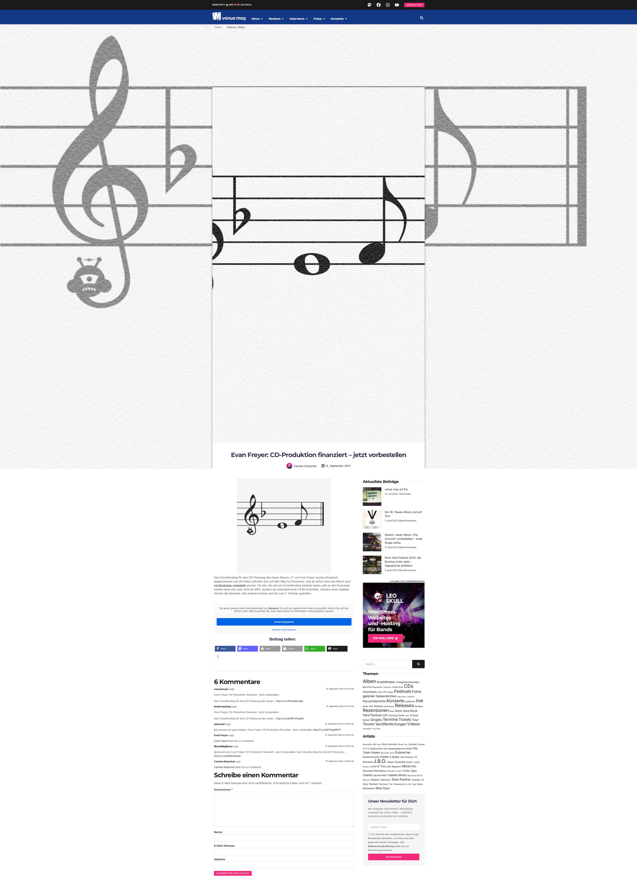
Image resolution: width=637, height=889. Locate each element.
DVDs (380, 692)
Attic (379, 744)
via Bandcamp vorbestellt (230, 585)
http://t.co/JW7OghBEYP (327, 729)
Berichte (367, 687)
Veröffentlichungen (391, 724)
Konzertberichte (374, 701)
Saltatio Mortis (397, 775)
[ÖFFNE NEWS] (261, 18)
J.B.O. (380, 761)
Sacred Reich (380, 775)
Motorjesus (380, 770)
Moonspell (368, 770)
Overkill (367, 775)
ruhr (385, 715)
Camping (387, 687)
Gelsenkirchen (386, 696)
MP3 (371, 706)
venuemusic (221, 689)
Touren (369, 724)
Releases (404, 705)
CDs (408, 686)
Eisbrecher (403, 752)
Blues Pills (402, 744)
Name (218, 832)
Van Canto (417, 784)
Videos (413, 724)
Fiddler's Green (389, 757)
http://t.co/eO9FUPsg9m (290, 718)
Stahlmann (385, 780)
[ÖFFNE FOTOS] (323, 18)
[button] (422, 18)
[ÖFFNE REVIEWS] (282, 18)
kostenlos (410, 701)
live (419, 700)
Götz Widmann (407, 757)
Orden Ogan (410, 770)
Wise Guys (382, 788)
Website (219, 859)
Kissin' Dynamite (396, 762)
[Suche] (418, 664)
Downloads (370, 691)
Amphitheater (386, 682)
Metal (365, 706)
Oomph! (399, 771)
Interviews (401, 697)
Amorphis (367, 744)
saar (407, 715)
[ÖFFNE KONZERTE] (345, 18)
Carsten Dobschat (224, 761)
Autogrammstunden (407, 682)
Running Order (397, 715)
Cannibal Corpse (416, 744)
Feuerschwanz (371, 757)
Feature (231, 27)
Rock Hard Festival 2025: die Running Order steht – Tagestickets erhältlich (403, 561)
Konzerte (395, 700)
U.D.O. (409, 784)
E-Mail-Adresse (224, 845)
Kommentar (223, 789)
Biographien (377, 687)
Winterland (369, 788)
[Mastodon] (369, 5)
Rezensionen (376, 710)
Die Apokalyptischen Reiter (398, 748)
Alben (369, 681)
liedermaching (222, 706)
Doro (392, 753)
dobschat (219, 724)
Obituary (391, 771)
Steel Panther (401, 779)
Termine (390, 719)
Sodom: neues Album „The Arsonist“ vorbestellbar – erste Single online (403, 538)
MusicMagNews (223, 746)
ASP (374, 744)
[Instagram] (388, 5)
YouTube (376, 728)
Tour (415, 719)
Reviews (419, 706)
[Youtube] (397, 5)
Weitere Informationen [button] (284, 629)
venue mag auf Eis (396, 489)
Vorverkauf (367, 729)
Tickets (405, 719)
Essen (390, 692)
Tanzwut (383, 784)
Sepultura (411, 775)
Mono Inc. (409, 766)
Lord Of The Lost (380, 766)
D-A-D (366, 748)
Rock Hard (402, 711)
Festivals (402, 691)
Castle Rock (397, 687)
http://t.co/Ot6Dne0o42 (227, 756)
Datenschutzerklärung (381, 846)
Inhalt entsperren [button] (284, 621)
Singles (376, 720)
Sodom (375, 779)
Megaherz (396, 766)
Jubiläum (411, 697)
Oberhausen (389, 706)
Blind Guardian (389, 744)
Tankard (373, 784)
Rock (392, 711)
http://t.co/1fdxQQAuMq (289, 701)
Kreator (409, 762)
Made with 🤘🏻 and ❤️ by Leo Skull (232, 4)
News (241, 27)
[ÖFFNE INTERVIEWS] (306, 18)
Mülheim (378, 706)
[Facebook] (378, 5)
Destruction (376, 748)
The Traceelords (397, 784)
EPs (385, 692)
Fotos (416, 691)
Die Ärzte (385, 753)
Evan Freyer (221, 735)
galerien (369, 696)
